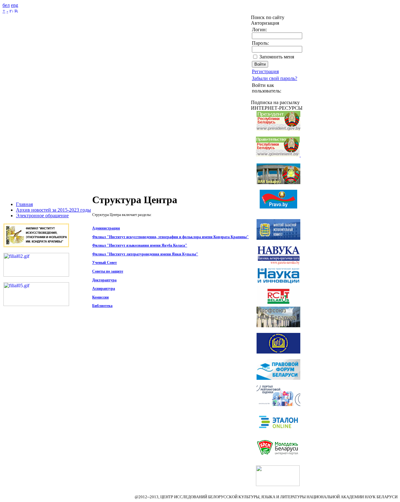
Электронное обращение (42, 215)
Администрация (106, 228)
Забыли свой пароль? (274, 78)
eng (14, 5)
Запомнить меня (276, 56)
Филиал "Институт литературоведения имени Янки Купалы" (145, 254)
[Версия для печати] (16, 10)
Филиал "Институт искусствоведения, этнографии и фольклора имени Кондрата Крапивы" (170, 237)
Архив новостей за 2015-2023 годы (53, 210)
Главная (24, 204)
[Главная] (11, 10)
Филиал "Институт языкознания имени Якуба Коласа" (139, 245)
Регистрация (265, 71)
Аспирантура (103, 288)
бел (6, 5)
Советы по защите (107, 271)
